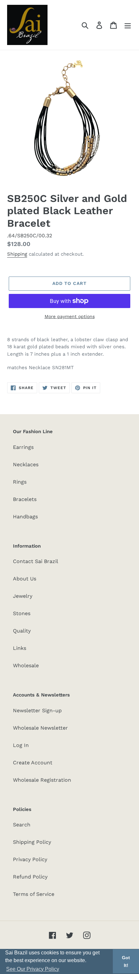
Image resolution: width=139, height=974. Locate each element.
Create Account (32, 763)
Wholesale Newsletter (40, 728)
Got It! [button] (126, 961)
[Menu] (128, 25)
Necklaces (25, 464)
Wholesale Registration (42, 780)
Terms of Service (33, 894)
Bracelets (25, 499)
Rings (20, 482)
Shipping (17, 254)
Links (19, 648)
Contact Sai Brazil (35, 561)
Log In (21, 745)
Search (21, 825)
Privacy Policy (30, 859)
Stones (21, 613)
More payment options (70, 316)
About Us (24, 579)
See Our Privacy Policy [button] (32, 969)
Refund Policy (30, 877)
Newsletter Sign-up (37, 710)
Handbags (25, 517)
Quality (22, 631)
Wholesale (26, 665)
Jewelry (22, 596)
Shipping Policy (32, 842)
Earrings (23, 447)
